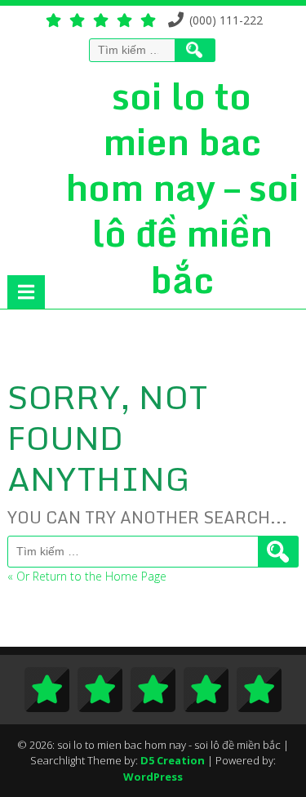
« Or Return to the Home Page (86, 576)
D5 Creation (172, 760)
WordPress (153, 776)
